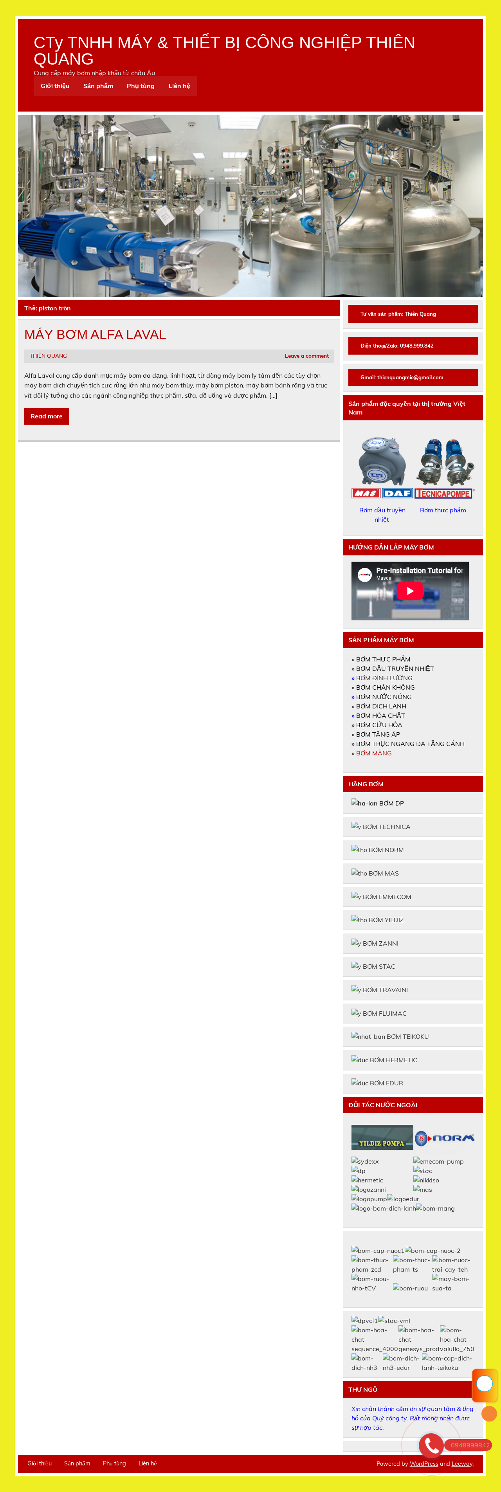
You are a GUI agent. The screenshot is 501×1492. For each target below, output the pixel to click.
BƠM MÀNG (374, 753)
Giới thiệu (55, 86)
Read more (47, 416)
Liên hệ (179, 86)
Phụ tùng (141, 86)
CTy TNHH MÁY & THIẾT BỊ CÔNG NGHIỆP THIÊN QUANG (224, 50)
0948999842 (470, 1445)
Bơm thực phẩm (444, 510)
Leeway (462, 1463)
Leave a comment (307, 355)
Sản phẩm (98, 86)
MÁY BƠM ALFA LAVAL (95, 334)
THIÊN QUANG (48, 355)
